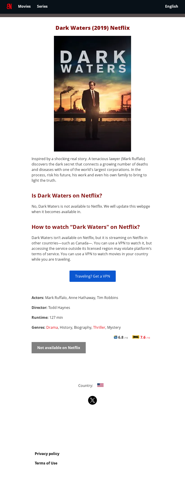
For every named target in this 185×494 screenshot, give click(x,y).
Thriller (99, 327)
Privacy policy (47, 453)
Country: (86, 385)
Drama (52, 327)
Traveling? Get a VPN (92, 276)
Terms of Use (46, 463)
